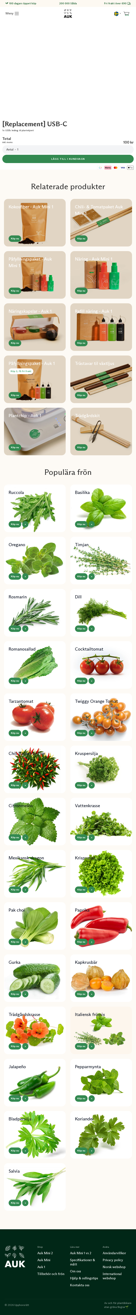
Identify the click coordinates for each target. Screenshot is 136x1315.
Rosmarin (18, 597)
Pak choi (17, 910)
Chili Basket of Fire (27, 753)
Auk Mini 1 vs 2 (80, 1253)
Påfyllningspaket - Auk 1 (32, 363)
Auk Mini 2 (45, 1253)
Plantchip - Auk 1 (25, 415)
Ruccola (16, 492)
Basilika (82, 492)
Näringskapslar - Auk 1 (30, 311)
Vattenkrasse (87, 805)
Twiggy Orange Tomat (96, 701)
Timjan (82, 544)
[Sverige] (117, 13)
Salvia (14, 1171)
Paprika (82, 910)
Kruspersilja (86, 753)
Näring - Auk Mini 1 (93, 259)
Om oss (75, 1271)
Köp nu (15, 238)
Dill (78, 597)
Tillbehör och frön (50, 1274)
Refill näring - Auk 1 (93, 311)
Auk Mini (43, 1260)
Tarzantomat (21, 701)
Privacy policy (113, 1260)
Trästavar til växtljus (94, 363)
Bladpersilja (20, 1119)
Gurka (14, 962)
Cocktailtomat (89, 649)
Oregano (17, 544)
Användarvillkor (114, 1253)
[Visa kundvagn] (126, 13)
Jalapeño (17, 1066)
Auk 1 (41, 1267)
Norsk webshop (114, 1267)
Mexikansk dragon (26, 858)
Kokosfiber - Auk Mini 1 (31, 206)
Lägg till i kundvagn (68, 158)
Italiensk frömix (90, 1014)
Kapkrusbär (86, 962)
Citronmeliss (21, 805)
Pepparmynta (88, 1066)
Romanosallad (22, 649)
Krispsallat (85, 858)
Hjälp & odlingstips (84, 1278)
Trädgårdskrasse (24, 1014)
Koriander (84, 1119)
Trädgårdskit (87, 415)
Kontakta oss (79, 1285)
